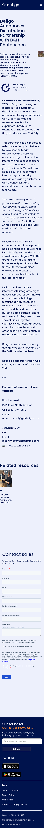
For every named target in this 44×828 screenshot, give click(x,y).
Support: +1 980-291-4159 (13, 815)
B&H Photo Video (18, 118)
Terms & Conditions (10, 790)
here (31, 351)
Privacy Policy (8, 795)
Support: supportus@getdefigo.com (18, 820)
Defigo (15, 104)
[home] (9, 5)
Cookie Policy (8, 800)
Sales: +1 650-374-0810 (12, 824)
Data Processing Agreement (14, 804)
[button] (41, 5)
